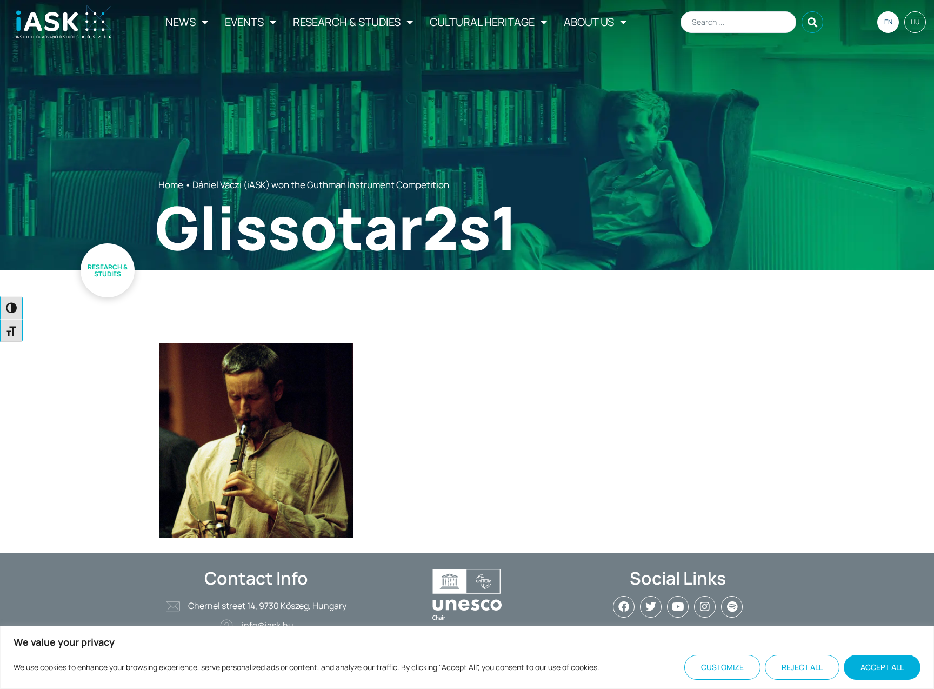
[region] (467, 657)
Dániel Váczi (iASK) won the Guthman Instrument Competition (320, 184)
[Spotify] (732, 607)
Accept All (882, 667)
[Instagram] (705, 607)
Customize (722, 667)
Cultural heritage (482, 22)
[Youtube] (678, 607)
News (180, 22)
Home (170, 184)
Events (244, 22)
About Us (589, 22)
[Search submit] (812, 22)
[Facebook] (624, 607)
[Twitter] (651, 607)
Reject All (802, 667)
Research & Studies (347, 22)
